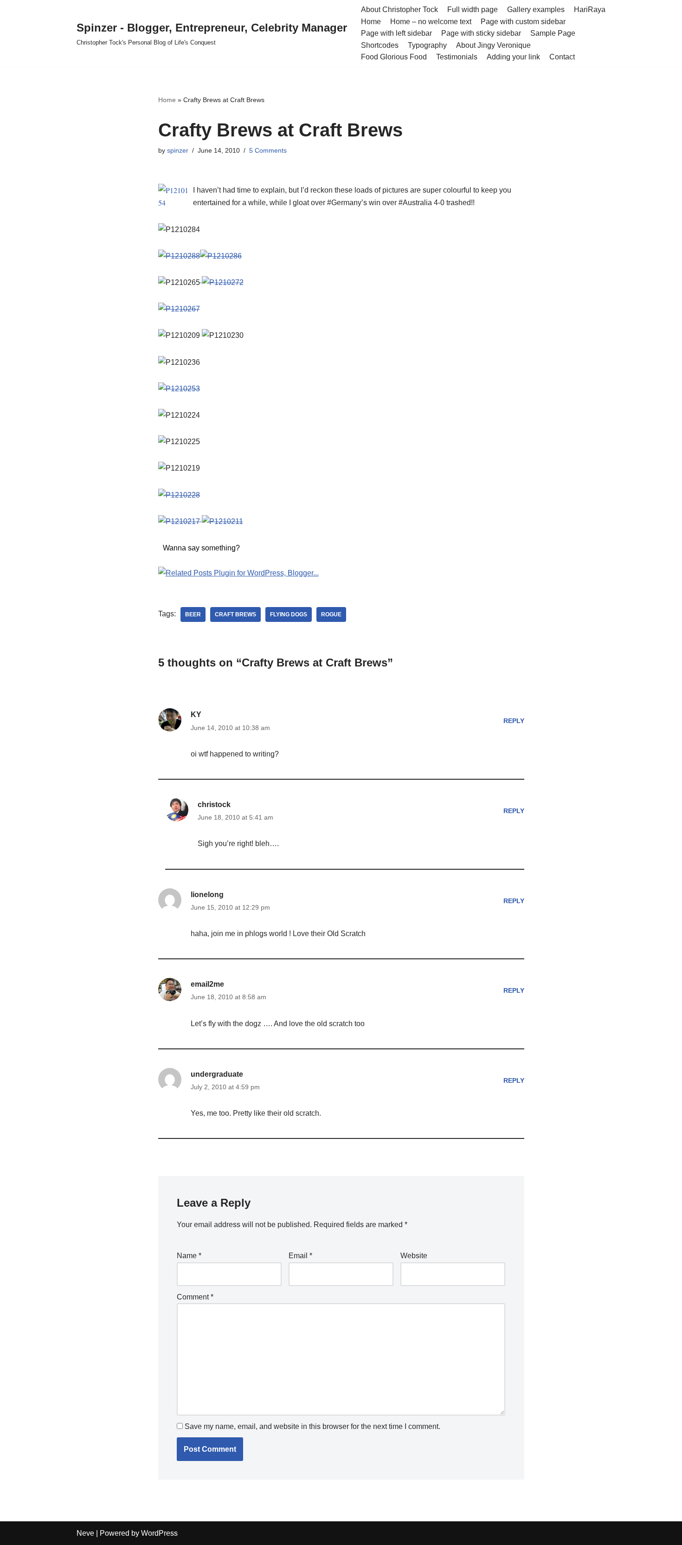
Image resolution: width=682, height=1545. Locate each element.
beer (193, 614)
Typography (427, 45)
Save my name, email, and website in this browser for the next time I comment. (312, 1426)
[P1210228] (179, 495)
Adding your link (513, 57)
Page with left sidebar (396, 33)
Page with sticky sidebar (481, 33)
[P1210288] (179, 256)
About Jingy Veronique (493, 45)
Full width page (472, 9)
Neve (85, 1533)
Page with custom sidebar (523, 22)
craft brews (235, 614)
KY (196, 714)
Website (413, 1256)
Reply (513, 720)
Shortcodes (380, 45)
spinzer (177, 150)
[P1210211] (222, 521)
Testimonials (456, 57)
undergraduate (217, 1074)
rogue (331, 614)
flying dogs (288, 614)
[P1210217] (179, 521)
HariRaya (589, 9)
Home (371, 22)
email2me (207, 984)
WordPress (159, 1533)
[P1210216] (201, 521)
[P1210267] (179, 309)
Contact (562, 57)
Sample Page (552, 33)
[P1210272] (222, 282)
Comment (195, 1297)
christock (214, 804)
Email (300, 1256)
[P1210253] (179, 389)
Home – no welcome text (430, 22)
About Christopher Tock (399, 9)
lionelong (207, 895)
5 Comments (268, 150)
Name (189, 1256)
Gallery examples (536, 9)
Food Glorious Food (394, 57)
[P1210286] (221, 256)
